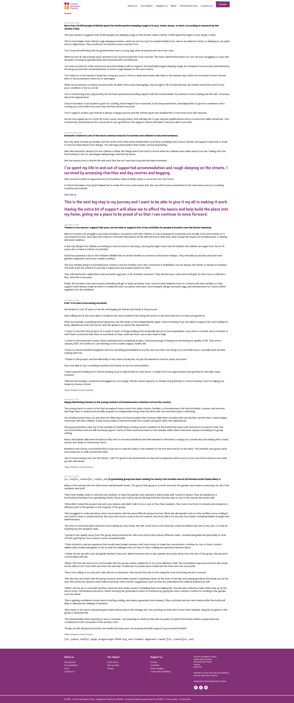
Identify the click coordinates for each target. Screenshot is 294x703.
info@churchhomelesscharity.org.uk (210, 681)
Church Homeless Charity (83, 699)
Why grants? (70, 662)
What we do (112, 662)
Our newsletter (71, 665)
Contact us (69, 671)
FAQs (66, 668)
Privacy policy (171, 699)
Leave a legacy (157, 668)
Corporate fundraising (160, 671)
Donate (222, 4)
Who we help (113, 665)
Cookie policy (185, 699)
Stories (110, 668)
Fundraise (154, 665)
